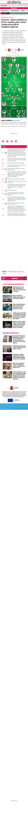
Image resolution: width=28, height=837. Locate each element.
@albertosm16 (16, 120)
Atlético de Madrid (12, 271)
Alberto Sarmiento (6, 120)
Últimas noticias (5, 10)
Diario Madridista (15, 10)
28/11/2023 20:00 (5, 126)
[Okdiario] (14, 2)
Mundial (23, 10)
